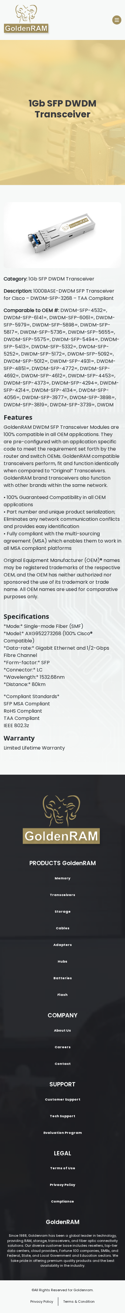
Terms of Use (62, 1168)
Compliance (62, 1201)
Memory (62, 878)
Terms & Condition (79, 1301)
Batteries (62, 978)
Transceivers (62, 894)
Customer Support (62, 1099)
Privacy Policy (62, 1184)
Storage (63, 911)
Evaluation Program (62, 1132)
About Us (62, 1030)
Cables (62, 928)
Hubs (62, 961)
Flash (62, 994)
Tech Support (62, 1116)
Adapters (62, 944)
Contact (63, 1063)
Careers (63, 1047)
